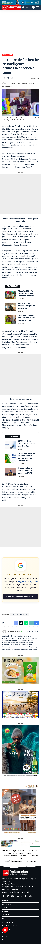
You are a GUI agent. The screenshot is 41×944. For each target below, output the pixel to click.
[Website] (27, 631)
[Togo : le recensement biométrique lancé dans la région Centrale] (10, 319)
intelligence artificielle (26, 126)
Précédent (2, 2)
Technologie (7, 55)
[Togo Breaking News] (11, 7)
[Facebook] (29, 631)
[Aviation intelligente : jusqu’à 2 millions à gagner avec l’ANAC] (10, 472)
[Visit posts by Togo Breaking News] (3, 83)
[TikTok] (21, 896)
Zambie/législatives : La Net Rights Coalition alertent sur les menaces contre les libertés (27, 457)
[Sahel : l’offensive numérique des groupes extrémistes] (10, 307)
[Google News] (17, 896)
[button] (23, 7)
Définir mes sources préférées (19, 597)
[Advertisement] (20, 31)
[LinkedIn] (35, 631)
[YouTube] (12, 896)
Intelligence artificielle (19, 614)
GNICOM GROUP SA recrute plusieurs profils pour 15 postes (27, 443)
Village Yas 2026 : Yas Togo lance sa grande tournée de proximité (26, 293)
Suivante (38, 2)
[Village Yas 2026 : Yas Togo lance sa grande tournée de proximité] (10, 295)
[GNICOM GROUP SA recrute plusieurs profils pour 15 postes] (10, 445)
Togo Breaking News (13, 83)
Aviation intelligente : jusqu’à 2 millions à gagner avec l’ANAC (25, 470)
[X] (32, 631)
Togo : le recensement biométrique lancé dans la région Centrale (26, 318)
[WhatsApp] (38, 631)
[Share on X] (8, 78)
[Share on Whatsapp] (26, 623)
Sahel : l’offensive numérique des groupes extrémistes (26, 305)
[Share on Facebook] (3, 78)
